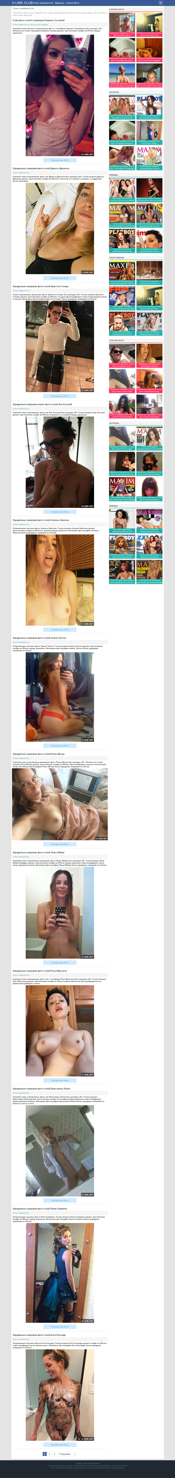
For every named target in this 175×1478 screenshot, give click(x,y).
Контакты (96, 1463)
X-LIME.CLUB (80, 1463)
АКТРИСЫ (114, 92)
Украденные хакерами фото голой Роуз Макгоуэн (40, 971)
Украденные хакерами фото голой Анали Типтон (39, 638)
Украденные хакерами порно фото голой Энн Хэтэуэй (42, 404)
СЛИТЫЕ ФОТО (116, 9)
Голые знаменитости (43, 3)
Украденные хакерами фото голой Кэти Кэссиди (39, 1335)
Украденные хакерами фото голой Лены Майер (38, 852)
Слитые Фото (72, 3)
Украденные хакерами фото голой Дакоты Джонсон (41, 168)
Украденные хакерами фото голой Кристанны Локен (41, 1089)
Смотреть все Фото (59, 160)
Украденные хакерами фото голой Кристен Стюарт (41, 286)
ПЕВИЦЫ (113, 175)
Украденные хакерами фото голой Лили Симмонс (40, 1209)
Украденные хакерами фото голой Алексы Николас (41, 520)
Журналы (59, 3)
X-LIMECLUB (22, 3)
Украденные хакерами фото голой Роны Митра (38, 754)
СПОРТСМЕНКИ (116, 258)
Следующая (64, 1454)
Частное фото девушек (39, 25)
